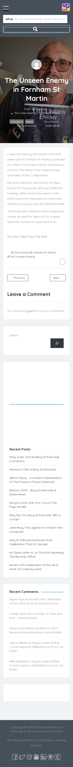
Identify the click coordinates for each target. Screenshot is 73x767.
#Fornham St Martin (42, 252)
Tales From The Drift (33, 236)
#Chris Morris (20, 252)
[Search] (57, 343)
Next (56, 278)
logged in (31, 311)
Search (14, 335)
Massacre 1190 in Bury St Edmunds (32, 469)
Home (27, 108)
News (29, 121)
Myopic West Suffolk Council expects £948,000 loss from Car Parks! (36, 647)
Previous (19, 278)
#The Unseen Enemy (21, 256)
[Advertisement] (36, 408)
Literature (40, 108)
